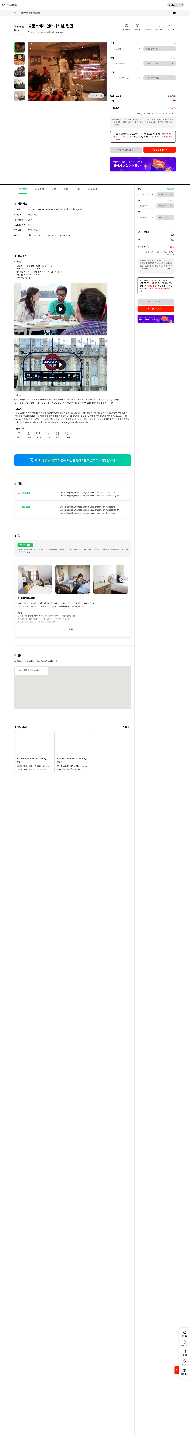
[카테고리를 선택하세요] (126, 77)
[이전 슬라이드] (23, 579)
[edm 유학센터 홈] (9, 5)
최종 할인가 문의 (158, 149)
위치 (78, 189)
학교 (181, 5)
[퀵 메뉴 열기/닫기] (176, 1370)
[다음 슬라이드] (101, 95)
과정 (54, 189)
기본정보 (22, 189)
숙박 (66, 189)
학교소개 (39, 189)
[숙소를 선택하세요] (126, 63)
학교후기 (92, 189)
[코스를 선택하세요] (126, 48)
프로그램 (174, 5)
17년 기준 (172, 43)
